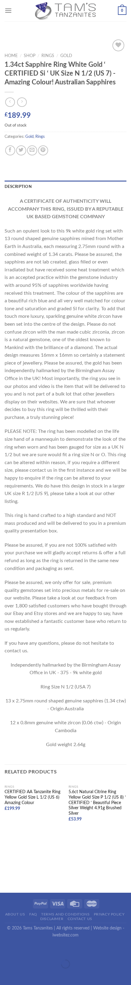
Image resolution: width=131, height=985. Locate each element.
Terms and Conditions (65, 914)
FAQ (33, 914)
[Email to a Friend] (32, 150)
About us (15, 914)
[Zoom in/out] (24, 949)
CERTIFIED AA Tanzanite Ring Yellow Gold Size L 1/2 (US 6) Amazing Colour (32, 797)
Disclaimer (51, 919)
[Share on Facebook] (10, 150)
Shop (29, 56)
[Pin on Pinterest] (43, 150)
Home (11, 56)
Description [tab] (18, 187)
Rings (47, 56)
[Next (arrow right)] (24, 974)
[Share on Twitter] (21, 150)
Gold (66, 56)
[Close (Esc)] (6, 949)
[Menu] (8, 10)
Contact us (80, 919)
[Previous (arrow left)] (6, 974)
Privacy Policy (109, 914)
